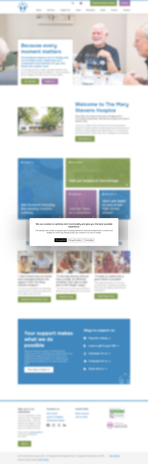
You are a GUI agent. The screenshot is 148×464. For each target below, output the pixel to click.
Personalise (88, 240)
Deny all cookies (75, 240)
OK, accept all (61, 240)
